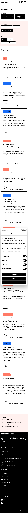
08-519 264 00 (9, 461)
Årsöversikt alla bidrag (8, 42)
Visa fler (7, 409)
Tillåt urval (14, 278)
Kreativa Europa (20, 17)
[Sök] (22, 2)
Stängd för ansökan (7, 30)
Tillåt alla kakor (14, 274)
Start (2, 5)
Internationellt (8, 16)
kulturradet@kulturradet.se (13, 458)
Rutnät (4, 39)
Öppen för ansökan (6, 27)
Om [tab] (23, 233)
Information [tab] (14, 233)
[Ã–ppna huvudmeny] (25, 2)
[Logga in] (18, 2)
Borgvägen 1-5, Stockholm (12, 465)
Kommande (17, 27)
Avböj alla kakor (14, 282)
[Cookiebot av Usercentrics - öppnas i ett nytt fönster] (21, 230)
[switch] (25, 260)
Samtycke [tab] (5, 233)
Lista (10, 39)
